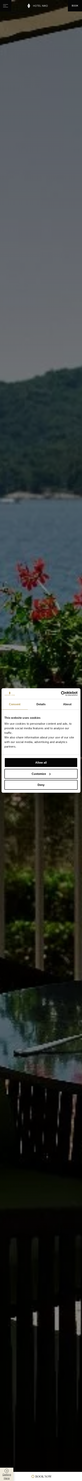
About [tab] (67, 704)
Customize (39, 773)
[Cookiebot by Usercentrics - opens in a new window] (61, 693)
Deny (41, 784)
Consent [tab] (14, 704)
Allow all (41, 762)
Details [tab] (41, 704)
